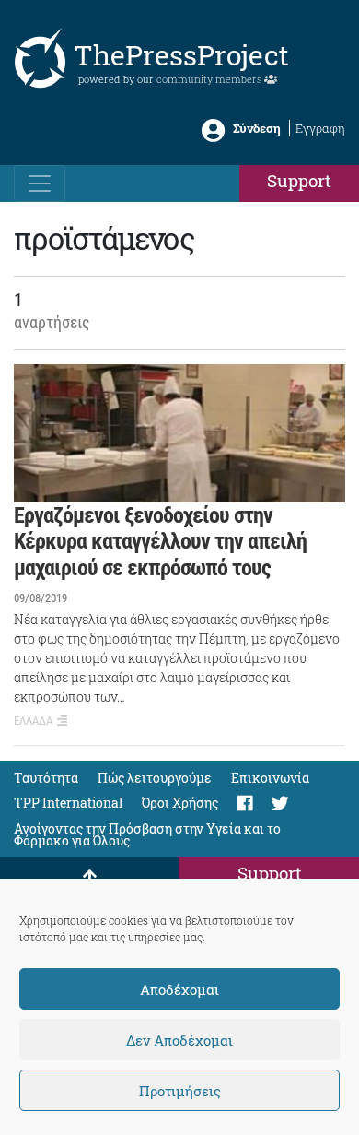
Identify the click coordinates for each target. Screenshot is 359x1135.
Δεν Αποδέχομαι (179, 1040)
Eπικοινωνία (270, 777)
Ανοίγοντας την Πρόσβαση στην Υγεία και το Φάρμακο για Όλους (147, 834)
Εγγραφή (320, 128)
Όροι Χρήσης (180, 802)
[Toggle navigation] (39, 183)
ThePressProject (181, 55)
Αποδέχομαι (179, 989)
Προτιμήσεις (180, 1091)
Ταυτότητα (46, 777)
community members (210, 79)
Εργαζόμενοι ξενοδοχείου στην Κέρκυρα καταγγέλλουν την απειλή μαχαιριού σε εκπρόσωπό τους (160, 542)
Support (299, 180)
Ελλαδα (33, 720)
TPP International (68, 802)
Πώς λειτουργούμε (155, 777)
